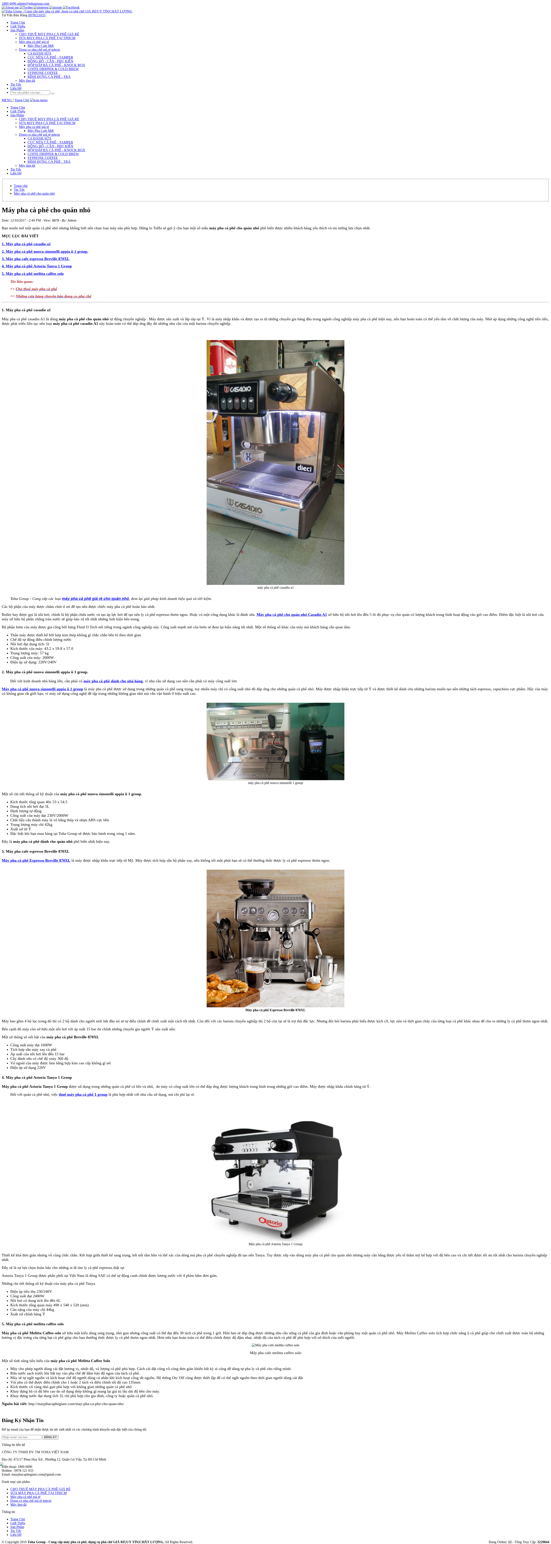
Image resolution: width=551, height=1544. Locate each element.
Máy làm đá (18, 1504)
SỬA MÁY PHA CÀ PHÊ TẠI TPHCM (38, 1493)
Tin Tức (15, 1531)
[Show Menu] (39, 100)
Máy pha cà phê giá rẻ (25, 1497)
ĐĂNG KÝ (50, 1437)
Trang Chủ (21, 100)
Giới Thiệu (17, 1523)
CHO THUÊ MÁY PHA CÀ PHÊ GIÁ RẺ (40, 1489)
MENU (7, 100)
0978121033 (36, 15)
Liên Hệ (16, 88)
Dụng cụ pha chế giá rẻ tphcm (30, 1500)
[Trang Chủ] (67, 11)
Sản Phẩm (17, 1527)
